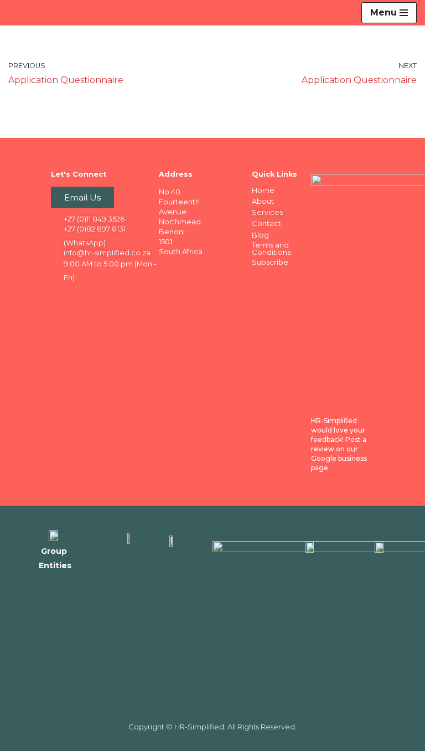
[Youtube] (125, 296)
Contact (266, 223)
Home (263, 190)
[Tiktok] (60, 315)
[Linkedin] (81, 296)
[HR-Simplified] (28, 13)
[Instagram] (103, 296)
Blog (260, 234)
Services (267, 212)
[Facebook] (60, 296)
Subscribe (270, 262)
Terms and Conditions (271, 248)
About (263, 201)
